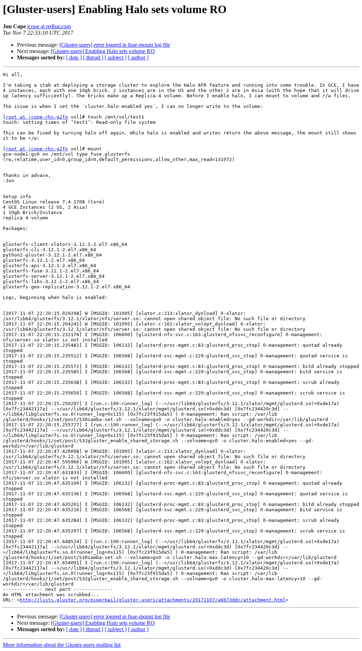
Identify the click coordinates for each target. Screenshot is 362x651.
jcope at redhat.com (49, 26)
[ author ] (138, 57)
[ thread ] (93, 57)
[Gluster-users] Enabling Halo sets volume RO (103, 51)
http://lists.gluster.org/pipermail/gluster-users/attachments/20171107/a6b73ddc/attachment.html (153, 600)
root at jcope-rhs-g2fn (37, 117)
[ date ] (74, 57)
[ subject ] (116, 57)
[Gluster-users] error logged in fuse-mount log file (114, 45)
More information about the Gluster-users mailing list (62, 645)
